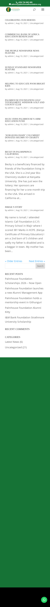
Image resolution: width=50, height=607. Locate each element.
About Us (9, 459)
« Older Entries (13, 261)
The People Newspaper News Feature (22, 52)
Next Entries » (37, 261)
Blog (7, 480)
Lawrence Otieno (26, 594)
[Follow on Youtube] (36, 603)
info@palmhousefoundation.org (24, 574)
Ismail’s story (13, 207)
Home (7, 455)
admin (11, 23)
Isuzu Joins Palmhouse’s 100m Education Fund (22, 120)
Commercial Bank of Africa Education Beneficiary (22, 35)
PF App (25, 396)
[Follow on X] (19, 603)
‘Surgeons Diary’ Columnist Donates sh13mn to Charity (22, 136)
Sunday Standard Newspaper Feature (23, 68)
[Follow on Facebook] (13, 603)
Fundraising (10, 472)
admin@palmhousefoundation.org (26, 567)
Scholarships (11, 468)
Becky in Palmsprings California (18, 153)
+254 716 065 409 (16, 545)
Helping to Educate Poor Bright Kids (25, 84)
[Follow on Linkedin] (31, 603)
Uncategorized (36, 23)
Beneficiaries (11, 464)
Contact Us (10, 484)
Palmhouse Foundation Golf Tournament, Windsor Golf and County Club (24, 102)
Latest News (12, 341)
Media (8, 476)
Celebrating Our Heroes (20, 20)
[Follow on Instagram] (25, 603)
